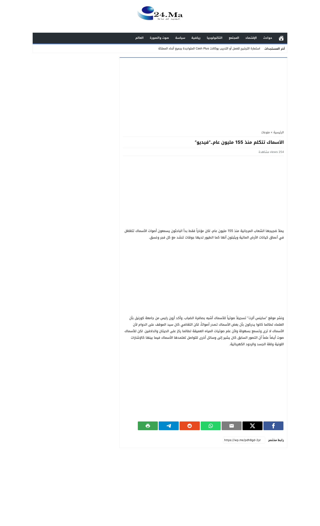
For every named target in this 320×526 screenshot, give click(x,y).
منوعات (265, 132)
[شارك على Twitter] (252, 425)
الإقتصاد (251, 38)
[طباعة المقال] (148, 425)
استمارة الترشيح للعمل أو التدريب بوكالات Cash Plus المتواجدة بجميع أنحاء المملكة (209, 48)
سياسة (180, 38)
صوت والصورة (159, 38)
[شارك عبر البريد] (232, 425)
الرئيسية (281, 38)
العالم (139, 38)
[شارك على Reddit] (190, 425)
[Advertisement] (203, 92)
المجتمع (234, 38)
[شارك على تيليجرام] (169, 425)
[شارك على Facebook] (273, 425)
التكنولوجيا (214, 38)
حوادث (267, 38)
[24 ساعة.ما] (160, 16)
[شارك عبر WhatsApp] (211, 425)
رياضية (195, 38)
